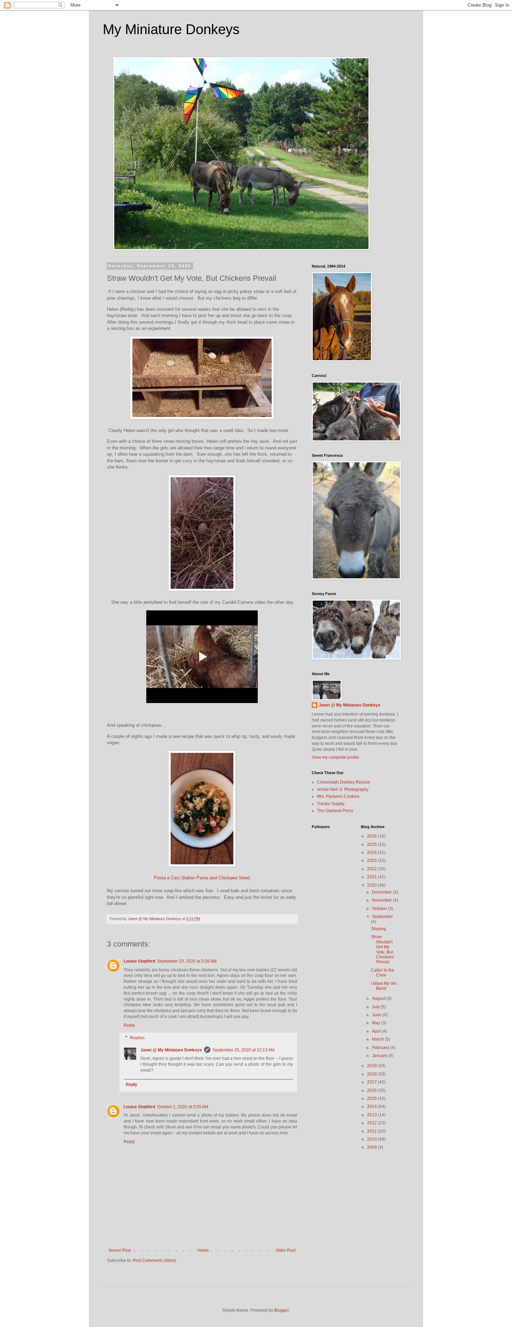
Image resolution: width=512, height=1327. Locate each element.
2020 (372, 885)
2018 (372, 1074)
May (376, 1022)
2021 (372, 876)
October (380, 908)
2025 (372, 844)
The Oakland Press (335, 810)
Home (203, 1250)
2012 (372, 1122)
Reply (129, 1025)
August (379, 998)
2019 (372, 1065)
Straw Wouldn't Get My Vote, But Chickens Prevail (382, 949)
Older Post (285, 1250)
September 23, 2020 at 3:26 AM (187, 961)
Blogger (281, 1310)
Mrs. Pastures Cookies (338, 796)
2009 (372, 1147)
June (377, 1014)
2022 (372, 868)
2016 (372, 1090)
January (380, 1055)
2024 (372, 852)
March (378, 1039)
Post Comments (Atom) (154, 1260)
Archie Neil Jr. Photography (343, 789)
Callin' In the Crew (382, 973)
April (377, 1031)
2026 (372, 836)
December (382, 892)
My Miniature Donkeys (171, 29)
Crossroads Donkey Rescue (343, 782)
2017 (372, 1082)
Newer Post (120, 1250)
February (381, 1047)
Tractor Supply (330, 803)
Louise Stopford (139, 961)
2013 (372, 1114)
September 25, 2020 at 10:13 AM (243, 1050)
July (376, 1006)
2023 (372, 860)
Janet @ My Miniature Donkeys (171, 1050)
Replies (137, 1037)
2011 (372, 1131)
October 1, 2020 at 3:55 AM (182, 1106)
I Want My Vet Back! (383, 986)
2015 (372, 1098)
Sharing (378, 928)
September (382, 916)
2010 (372, 1139)
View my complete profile (335, 757)
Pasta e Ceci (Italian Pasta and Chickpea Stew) (202, 877)
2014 (372, 1106)
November (382, 900)
